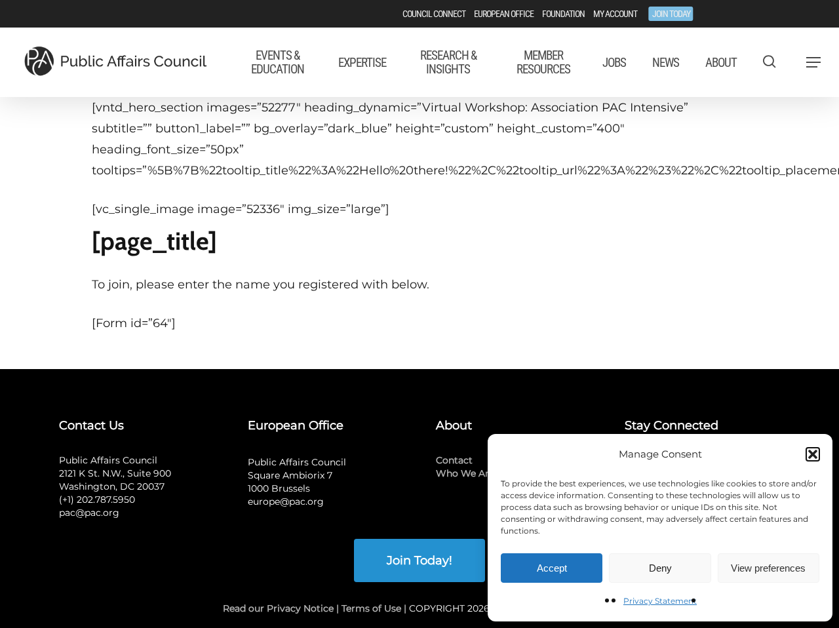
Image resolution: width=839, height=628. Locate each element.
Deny (660, 568)
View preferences (768, 568)
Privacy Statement (660, 601)
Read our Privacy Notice (278, 608)
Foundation (563, 14)
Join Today (671, 14)
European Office (504, 14)
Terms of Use (371, 608)
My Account (615, 14)
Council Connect (433, 14)
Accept (552, 568)
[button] (812, 454)
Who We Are (465, 473)
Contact (454, 460)
